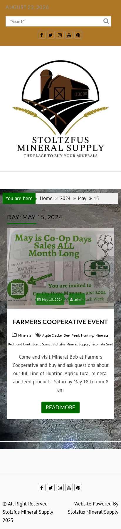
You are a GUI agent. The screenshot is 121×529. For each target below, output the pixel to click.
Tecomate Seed (102, 344)
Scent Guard (41, 344)
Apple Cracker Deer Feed (60, 335)
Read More (60, 407)
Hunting (87, 335)
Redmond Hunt (19, 344)
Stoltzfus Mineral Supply (71, 344)
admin (79, 299)
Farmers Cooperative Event (60, 321)
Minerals (24, 335)
